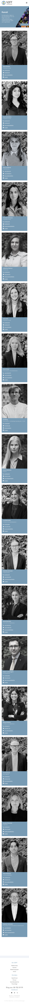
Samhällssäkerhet (14, 982)
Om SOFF (14, 962)
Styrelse (14, 967)
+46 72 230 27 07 (8, 627)
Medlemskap (14, 965)
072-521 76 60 (7, 476)
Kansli (14, 971)
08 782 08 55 (7, 423)
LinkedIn (6, 77)
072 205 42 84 (7, 425)
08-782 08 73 (7, 272)
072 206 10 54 (7, 778)
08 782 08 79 (7, 726)
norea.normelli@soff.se (9, 629)
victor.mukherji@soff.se (9, 882)
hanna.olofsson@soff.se (9, 478)
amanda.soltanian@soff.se (9, 226)
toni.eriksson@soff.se (8, 781)
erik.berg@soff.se (8, 428)
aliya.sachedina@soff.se (9, 125)
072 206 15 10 (7, 877)
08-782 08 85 (7, 675)
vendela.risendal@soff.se (9, 831)
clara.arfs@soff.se (8, 327)
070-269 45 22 (7, 274)
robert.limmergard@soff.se (10, 680)
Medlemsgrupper (14, 969)
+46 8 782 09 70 (8, 171)
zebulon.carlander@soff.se (9, 932)
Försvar (14, 980)
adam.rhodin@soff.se (8, 74)
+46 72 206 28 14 (8, 173)
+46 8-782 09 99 (8, 373)
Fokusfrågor (14, 984)
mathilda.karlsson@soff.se (9, 579)
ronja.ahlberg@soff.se (9, 730)
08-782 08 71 (7, 827)
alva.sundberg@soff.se (9, 175)
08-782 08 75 (7, 474)
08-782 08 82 (7, 524)
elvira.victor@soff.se (8, 377)
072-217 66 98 (7, 829)
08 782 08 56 (7, 776)
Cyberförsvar (14, 978)
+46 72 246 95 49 (8, 930)
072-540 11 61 (7, 728)
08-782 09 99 (7, 70)
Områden (14, 975)
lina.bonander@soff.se (9, 528)
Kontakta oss (14, 989)
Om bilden (23, 24)
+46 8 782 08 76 (8, 625)
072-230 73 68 (7, 526)
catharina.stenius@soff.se (9, 276)
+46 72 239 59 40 (8, 375)
